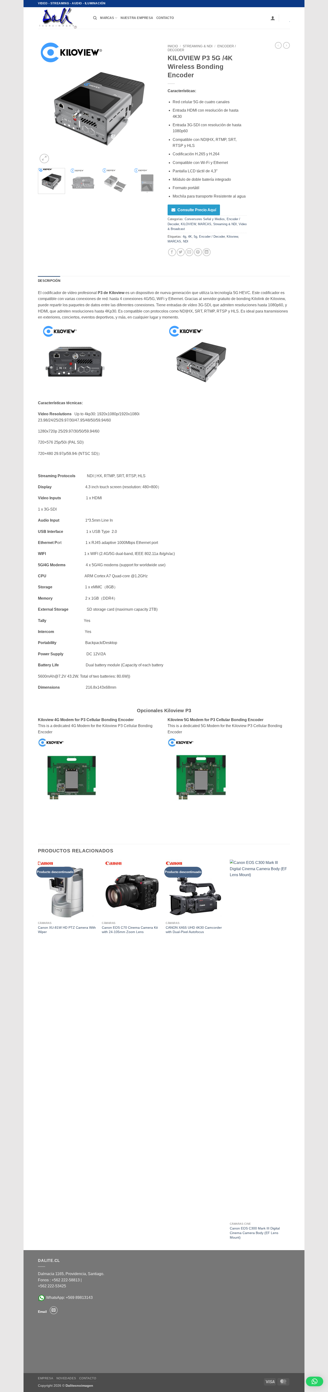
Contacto (87, 1378)
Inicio (173, 46)
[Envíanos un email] (54, 1310)
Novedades (66, 1378)
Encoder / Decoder (212, 236)
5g (195, 236)
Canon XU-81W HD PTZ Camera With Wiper (67, 930)
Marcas (107, 18)
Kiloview (232, 236)
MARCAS (204, 224)
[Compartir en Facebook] (172, 252)
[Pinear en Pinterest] (198, 252)
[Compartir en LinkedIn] (207, 252)
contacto (165, 18)
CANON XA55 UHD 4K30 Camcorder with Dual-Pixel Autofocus (194, 930)
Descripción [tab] (49, 281)
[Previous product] (286, 45)
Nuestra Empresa (137, 18)
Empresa (45, 1378)
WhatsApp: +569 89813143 (69, 1298)
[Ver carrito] (286, 18)
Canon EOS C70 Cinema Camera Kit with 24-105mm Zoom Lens (130, 930)
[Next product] (278, 45)
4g (184, 236)
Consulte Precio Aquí (196, 210)
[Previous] (46, 103)
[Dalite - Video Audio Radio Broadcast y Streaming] (62, 18)
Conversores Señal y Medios (205, 219)
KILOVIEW (188, 224)
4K (190, 236)
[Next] (152, 103)
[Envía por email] (189, 252)
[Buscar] (95, 18)
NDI (185, 241)
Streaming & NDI (198, 46)
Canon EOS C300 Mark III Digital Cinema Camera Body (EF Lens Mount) (255, 1232)
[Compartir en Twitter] (181, 252)
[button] (272, 18)
